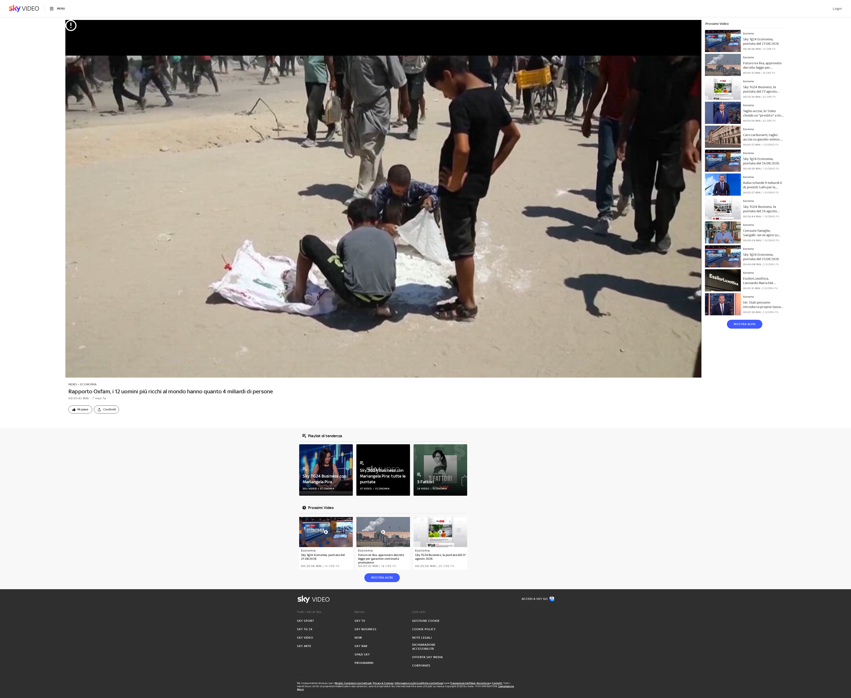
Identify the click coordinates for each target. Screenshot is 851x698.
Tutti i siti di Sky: (309, 612)
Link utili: (419, 612)
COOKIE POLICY (424, 629)
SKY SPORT (305, 620)
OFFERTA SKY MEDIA (427, 657)
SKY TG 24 (304, 629)
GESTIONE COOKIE (426, 620)
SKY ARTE (304, 646)
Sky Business (366, 629)
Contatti (497, 683)
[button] (80, 409)
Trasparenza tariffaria (462, 683)
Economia (88, 384)
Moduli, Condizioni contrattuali (353, 683)
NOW (358, 637)
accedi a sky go (535, 599)
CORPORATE (421, 665)
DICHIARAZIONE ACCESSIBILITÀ (423, 646)
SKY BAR (361, 646)
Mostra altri (744, 324)
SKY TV (360, 620)
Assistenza (483, 683)
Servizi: (360, 612)
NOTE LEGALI (422, 637)
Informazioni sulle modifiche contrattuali (419, 683)
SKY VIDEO (305, 637)
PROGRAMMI (364, 663)
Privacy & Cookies (383, 683)
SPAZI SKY (362, 654)
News (72, 384)
